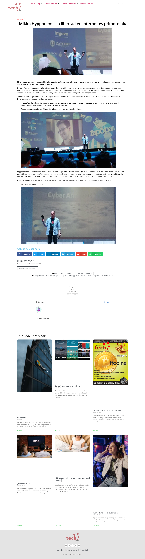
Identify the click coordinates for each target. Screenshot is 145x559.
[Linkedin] (79, 545)
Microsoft (21, 417)
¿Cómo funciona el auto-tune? (105, 513)
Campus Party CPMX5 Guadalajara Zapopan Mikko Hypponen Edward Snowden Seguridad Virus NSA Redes (73, 276)
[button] (40, 3)
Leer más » (20, 430)
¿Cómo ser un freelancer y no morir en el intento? (72, 479)
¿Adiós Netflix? (23, 484)
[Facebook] (66, 545)
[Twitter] (69, 545)
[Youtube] (75, 545)
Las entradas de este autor (27, 268)
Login (107, 302)
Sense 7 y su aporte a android (67, 386)
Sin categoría (21, 19)
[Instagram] (72, 545)
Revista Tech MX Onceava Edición (107, 410)
